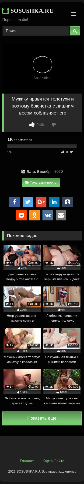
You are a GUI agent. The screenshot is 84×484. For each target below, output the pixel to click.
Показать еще (42, 418)
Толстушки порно (43, 182)
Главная (27, 461)
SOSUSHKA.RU (31, 10)
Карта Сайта (53, 461)
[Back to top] (69, 470)
